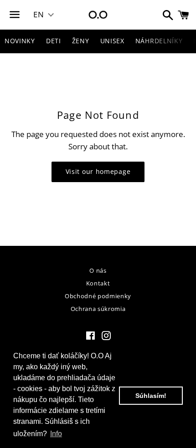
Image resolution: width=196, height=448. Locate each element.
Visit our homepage (98, 171)
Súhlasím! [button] (150, 395)
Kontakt (98, 283)
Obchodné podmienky (98, 296)
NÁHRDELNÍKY (159, 40)
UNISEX (112, 40)
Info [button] (56, 434)
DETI (53, 40)
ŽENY (80, 40)
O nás (97, 270)
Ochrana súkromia (98, 309)
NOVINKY (20, 40)
